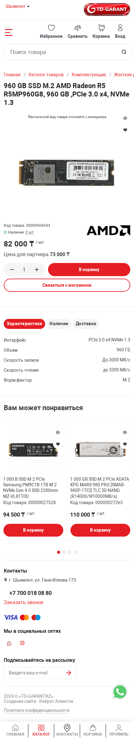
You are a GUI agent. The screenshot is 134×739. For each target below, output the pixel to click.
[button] (51, 31)
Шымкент (16, 6)
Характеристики (24, 323)
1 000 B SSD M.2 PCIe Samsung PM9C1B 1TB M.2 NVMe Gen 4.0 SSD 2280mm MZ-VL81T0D (30, 488)
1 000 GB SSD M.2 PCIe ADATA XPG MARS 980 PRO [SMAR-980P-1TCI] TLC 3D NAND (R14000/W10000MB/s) (99, 488)
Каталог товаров (46, 74)
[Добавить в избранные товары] (58, 444)
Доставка (86, 323)
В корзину (89, 269)
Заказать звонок (24, 602)
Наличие (59, 323)
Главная (12, 74)
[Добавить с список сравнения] (58, 432)
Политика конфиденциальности (36, 710)
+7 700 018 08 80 (30, 593)
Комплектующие (89, 74)
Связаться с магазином (67, 285)
